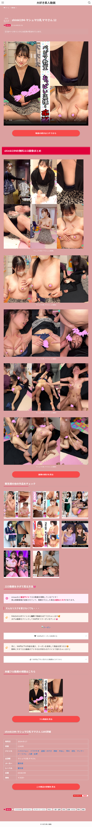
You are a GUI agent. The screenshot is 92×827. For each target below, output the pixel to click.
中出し (61, 751)
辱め (68, 751)
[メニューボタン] (2, 2)
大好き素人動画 (46, 2)
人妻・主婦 (32, 753)
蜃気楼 (8, 25)
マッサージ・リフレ (40, 809)
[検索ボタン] (89, 2)
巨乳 (73, 751)
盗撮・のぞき (46, 751)
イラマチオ (34, 751)
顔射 (55, 751)
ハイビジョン (23, 751)
